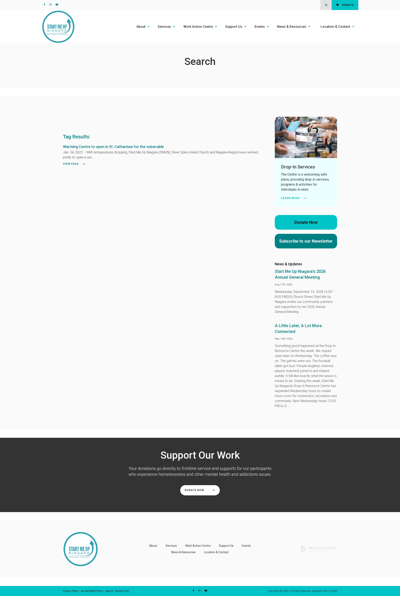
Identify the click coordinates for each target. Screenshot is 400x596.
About (140, 27)
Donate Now (306, 222)
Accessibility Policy (92, 591)
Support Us (233, 27)
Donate (347, 5)
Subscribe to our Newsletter (306, 241)
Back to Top (122, 591)
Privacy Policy (71, 591)
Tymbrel (332, 591)
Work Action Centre (198, 27)
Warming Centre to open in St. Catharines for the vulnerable (113, 146)
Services (164, 27)
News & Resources (291, 27)
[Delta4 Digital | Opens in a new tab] (319, 548)
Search (109, 591)
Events (260, 27)
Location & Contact (335, 27)
